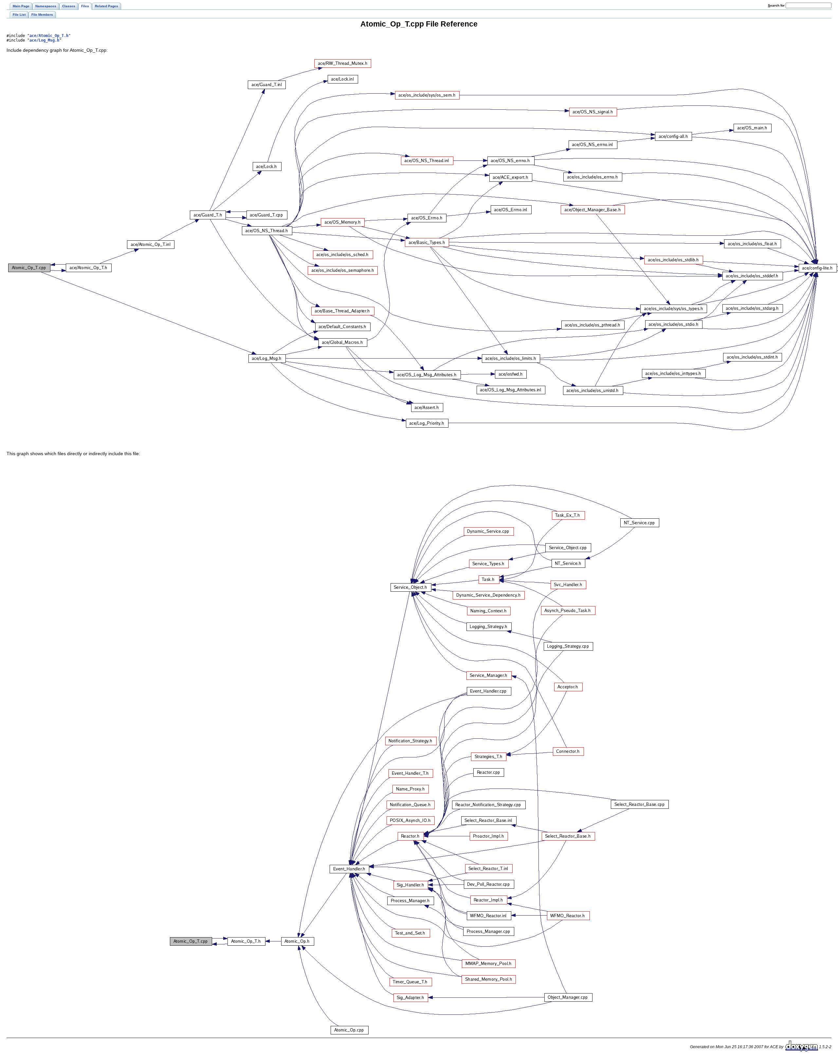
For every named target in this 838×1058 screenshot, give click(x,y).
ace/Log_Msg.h (44, 40)
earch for (777, 5)
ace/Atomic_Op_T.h (48, 35)
